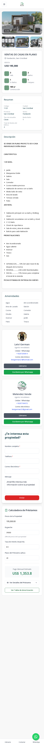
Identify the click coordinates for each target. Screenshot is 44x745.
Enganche (8, 527)
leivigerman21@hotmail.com (22, 360)
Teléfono (9, 456)
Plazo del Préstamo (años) (15, 553)
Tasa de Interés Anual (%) (15, 542)
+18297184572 (22, 403)
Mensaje (8, 477)
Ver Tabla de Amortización (22, 590)
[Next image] (38, 23)
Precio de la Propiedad (13, 516)
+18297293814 (22, 353)
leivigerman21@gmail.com (22, 409)
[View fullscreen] (38, 30)
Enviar (22, 498)
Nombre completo (12, 446)
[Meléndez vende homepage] (22, 4)
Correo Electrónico (12, 466)
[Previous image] (6, 23)
